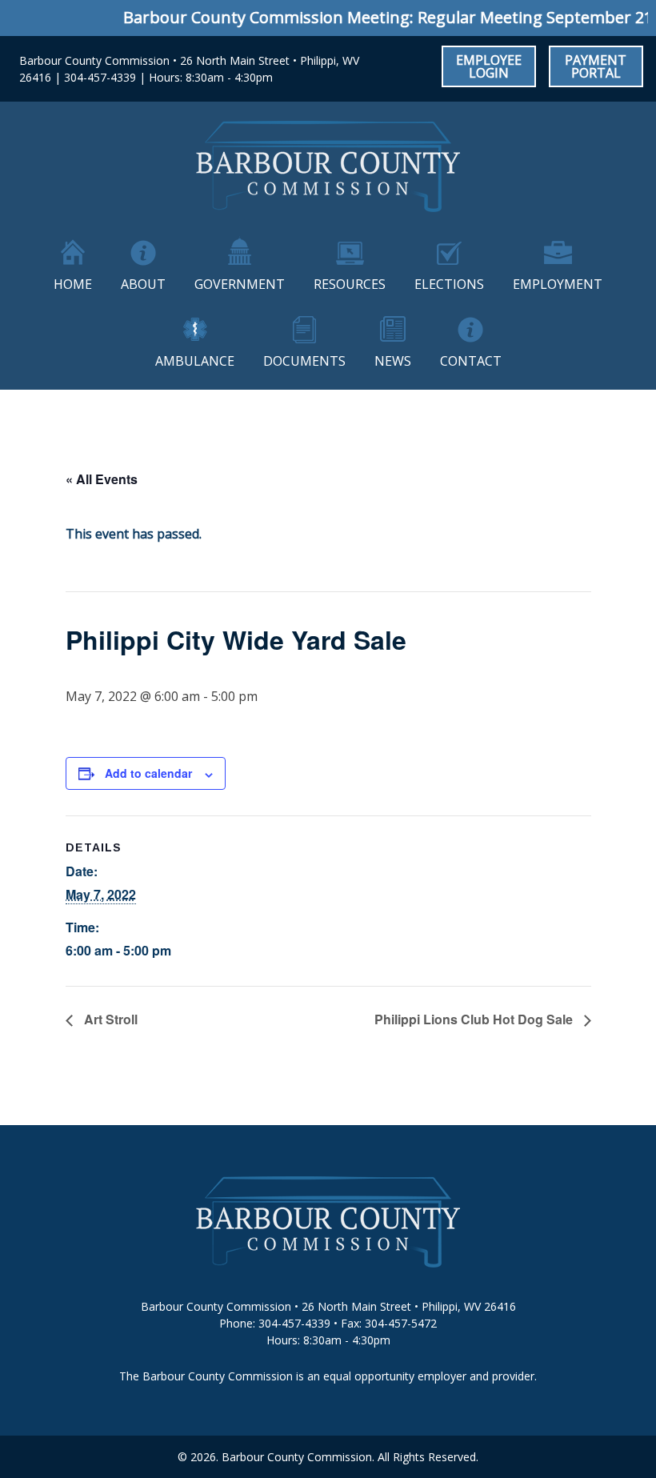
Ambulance (194, 361)
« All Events (102, 479)
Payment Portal (595, 66)
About (143, 284)
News (392, 361)
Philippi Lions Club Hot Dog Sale (475, 1019)
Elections (449, 284)
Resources (350, 284)
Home (73, 284)
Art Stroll (109, 1019)
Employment (557, 284)
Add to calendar (148, 773)
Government (239, 284)
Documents (304, 361)
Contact (471, 361)
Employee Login (489, 66)
